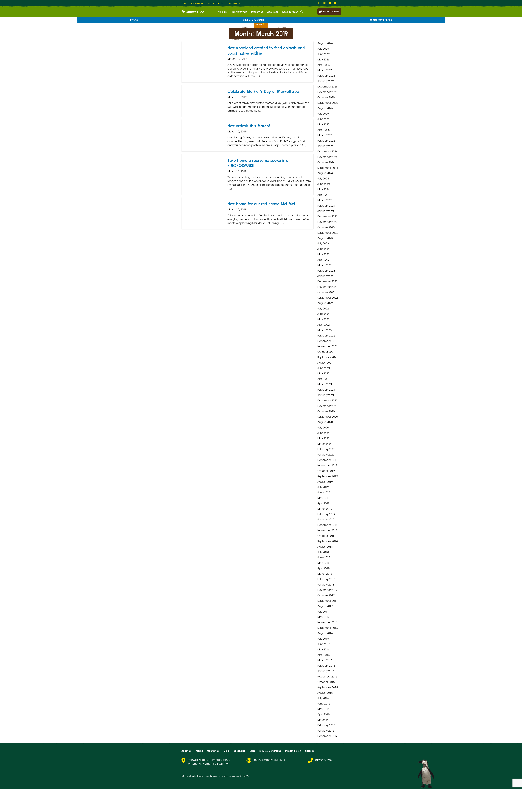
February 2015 (326, 725)
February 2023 (326, 270)
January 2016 (325, 671)
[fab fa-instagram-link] (324, 3)
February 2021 (326, 389)
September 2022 (327, 297)
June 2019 (323, 492)
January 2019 (325, 519)
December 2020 (327, 400)
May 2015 (323, 709)
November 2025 (327, 92)
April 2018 (323, 568)
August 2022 (325, 303)
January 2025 (325, 146)
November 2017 (327, 589)
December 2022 (327, 281)
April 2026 (323, 65)
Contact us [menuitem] (213, 750)
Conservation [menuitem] (215, 3)
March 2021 (324, 384)
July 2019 (323, 487)
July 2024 (323, 178)
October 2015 (326, 682)
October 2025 (326, 97)
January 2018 (325, 584)
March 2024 (324, 200)
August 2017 (325, 606)
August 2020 (325, 422)
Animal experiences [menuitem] (381, 20)
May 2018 (323, 562)
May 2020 (323, 438)
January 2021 (325, 395)
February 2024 (326, 205)
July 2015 (323, 698)
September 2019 (327, 476)
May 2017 (323, 617)
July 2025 (323, 113)
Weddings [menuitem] (234, 3)
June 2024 (323, 184)
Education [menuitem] (197, 3)
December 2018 (327, 525)
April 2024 (323, 194)
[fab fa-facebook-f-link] (319, 3)
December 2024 (327, 151)
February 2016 (326, 665)
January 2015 (325, 730)
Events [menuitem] (134, 20)
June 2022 (323, 313)
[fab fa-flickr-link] (335, 3)
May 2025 (323, 124)
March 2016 (324, 660)
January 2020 (325, 454)
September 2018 (327, 541)
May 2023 (323, 254)
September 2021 (327, 357)
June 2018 (323, 557)
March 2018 (324, 573)
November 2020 (327, 406)
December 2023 (327, 216)
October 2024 (326, 162)
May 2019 (323, 498)
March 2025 (324, 135)
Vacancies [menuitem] (239, 750)
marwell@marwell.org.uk (269, 759)
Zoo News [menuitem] (272, 12)
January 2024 (325, 211)
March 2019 (324, 508)
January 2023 (325, 276)
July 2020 (323, 427)
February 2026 (326, 75)
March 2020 (324, 443)
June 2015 (323, 703)
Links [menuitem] (226, 750)
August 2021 (325, 362)
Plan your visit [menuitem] (239, 12)
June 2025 (323, 119)
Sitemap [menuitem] (309, 750)
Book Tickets (331, 11)
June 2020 (323, 433)
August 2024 (325, 173)
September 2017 (327, 600)
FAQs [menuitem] (252, 750)
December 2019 (327, 460)
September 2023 (327, 232)
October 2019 (326, 470)
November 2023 (327, 221)
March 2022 (324, 330)
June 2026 (323, 54)
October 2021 (326, 351)
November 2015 (327, 676)
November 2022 (327, 286)
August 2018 (325, 546)
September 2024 (327, 167)
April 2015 (323, 714)
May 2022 (323, 319)
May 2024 (323, 189)
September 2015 (327, 687)
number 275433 (239, 776)
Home (259, 24)
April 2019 (323, 503)
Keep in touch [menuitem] (290, 12)
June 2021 (323, 368)
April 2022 (323, 324)
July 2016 (323, 638)
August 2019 (325, 481)
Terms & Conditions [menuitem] (270, 750)
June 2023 (323, 249)
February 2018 (326, 579)
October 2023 (326, 227)
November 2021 (327, 346)
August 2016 (325, 633)
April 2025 (323, 130)
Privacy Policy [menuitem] (293, 750)
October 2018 (326, 535)
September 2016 (327, 627)
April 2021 (323, 379)
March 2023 (324, 265)
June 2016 (323, 644)
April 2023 (323, 259)
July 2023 (323, 243)
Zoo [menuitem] (183, 3)
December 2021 (327, 341)
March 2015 (324, 719)
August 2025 (325, 108)
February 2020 (326, 449)
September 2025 (327, 102)
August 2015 (325, 692)
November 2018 (327, 530)
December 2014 (327, 736)
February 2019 (326, 514)
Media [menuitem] (199, 750)
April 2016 (323, 655)
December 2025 (327, 86)
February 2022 (326, 335)
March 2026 (324, 70)
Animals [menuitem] (222, 12)
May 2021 (323, 373)
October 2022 (326, 292)
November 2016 (327, 622)
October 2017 (326, 595)
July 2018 (323, 552)
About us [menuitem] (186, 750)
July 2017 (323, 611)
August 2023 (325, 238)
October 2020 (326, 411)
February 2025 (326, 140)
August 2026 (325, 43)
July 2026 (323, 48)
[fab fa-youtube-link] (329, 3)
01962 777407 (323, 759)
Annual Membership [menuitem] (253, 20)
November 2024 (327, 157)
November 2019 (327, 465)
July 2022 (323, 308)
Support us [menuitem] (257, 12)
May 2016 (323, 649)
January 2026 (325, 81)
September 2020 (327, 416)
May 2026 (323, 59)
